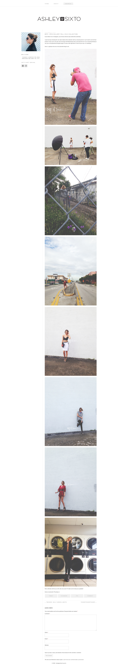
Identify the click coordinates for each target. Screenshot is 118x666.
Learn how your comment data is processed (73, 659)
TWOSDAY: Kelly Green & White (56, 602)
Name (46, 632)
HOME (47, 3)
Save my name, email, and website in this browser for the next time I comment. (63, 652)
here (38, 58)
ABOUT (56, 3)
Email (46, 638)
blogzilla (64, 663)
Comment (47, 613)
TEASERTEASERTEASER (89, 602)
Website (47, 645)
